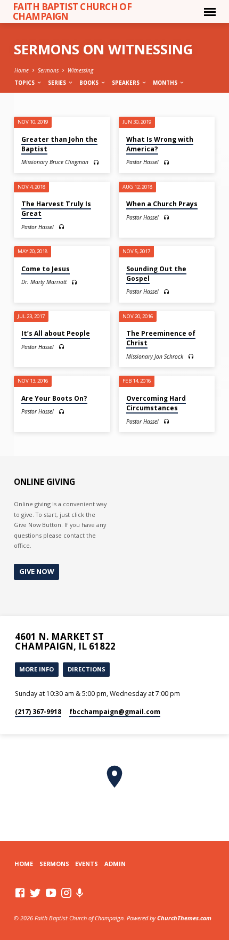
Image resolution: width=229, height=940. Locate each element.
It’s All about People (55, 333)
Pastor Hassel (142, 162)
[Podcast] (80, 893)
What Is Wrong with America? (159, 144)
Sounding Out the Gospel (156, 273)
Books (89, 82)
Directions (86, 669)
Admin (115, 864)
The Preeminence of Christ (160, 338)
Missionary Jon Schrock (154, 356)
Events (86, 864)
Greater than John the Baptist (59, 144)
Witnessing (80, 70)
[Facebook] (20, 892)
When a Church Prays (162, 203)
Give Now (36, 571)
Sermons (48, 70)
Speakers (126, 82)
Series (58, 82)
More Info (36, 669)
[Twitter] (35, 892)
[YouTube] (51, 892)
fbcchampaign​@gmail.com (114, 711)
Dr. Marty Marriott (44, 282)
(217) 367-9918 (38, 711)
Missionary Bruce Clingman (54, 162)
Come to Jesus (45, 268)
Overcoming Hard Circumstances (156, 403)
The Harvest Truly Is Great (56, 208)
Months (166, 82)
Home (21, 70)
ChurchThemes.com (184, 918)
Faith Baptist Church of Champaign (72, 11)
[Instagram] (66, 892)
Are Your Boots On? (54, 398)
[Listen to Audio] (96, 162)
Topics (25, 82)
